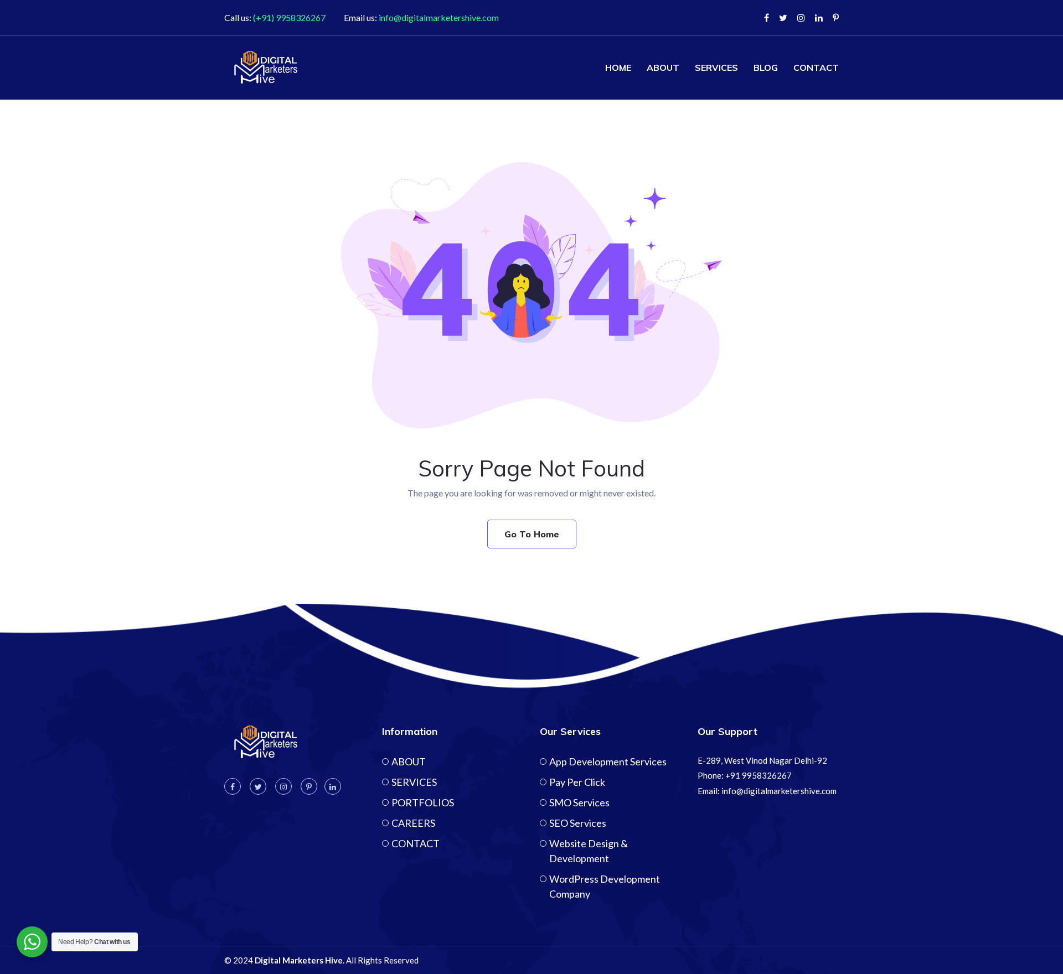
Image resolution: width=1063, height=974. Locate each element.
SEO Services (577, 823)
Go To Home (531, 534)
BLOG (766, 67)
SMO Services (579, 802)
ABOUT (663, 67)
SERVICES (716, 67)
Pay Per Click (577, 782)
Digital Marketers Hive (299, 960)
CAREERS (413, 823)
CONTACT (816, 67)
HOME (618, 67)
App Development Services (608, 761)
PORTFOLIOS (422, 802)
